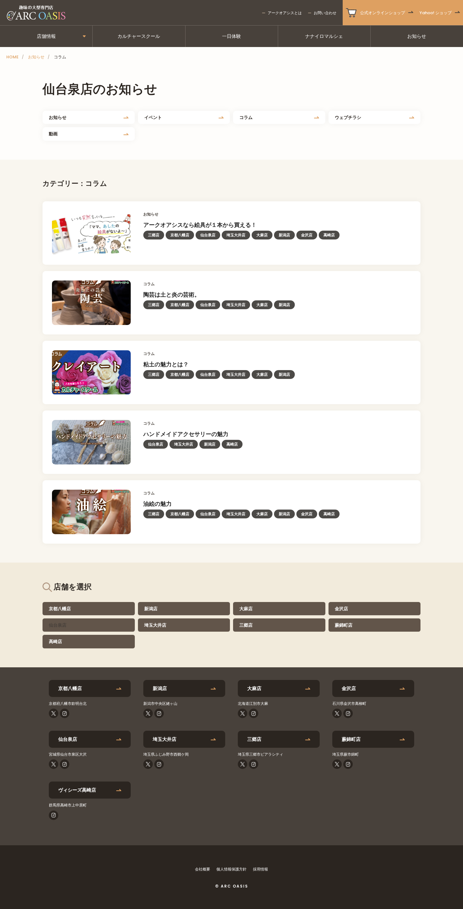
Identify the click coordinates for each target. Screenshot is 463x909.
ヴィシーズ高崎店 (77, 790)
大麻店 (246, 608)
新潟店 (150, 608)
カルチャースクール (138, 36)
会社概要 (202, 869)
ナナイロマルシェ (324, 36)
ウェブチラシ (348, 117)
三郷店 (246, 625)
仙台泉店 (67, 739)
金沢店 (341, 608)
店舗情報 (46, 36)
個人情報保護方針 (231, 869)
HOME (12, 57)
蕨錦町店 (343, 625)
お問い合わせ (325, 12)
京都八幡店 (60, 608)
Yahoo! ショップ (436, 13)
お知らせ (416, 36)
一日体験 (231, 36)
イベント (153, 117)
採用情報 (260, 869)
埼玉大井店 (155, 625)
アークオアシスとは (285, 12)
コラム (246, 117)
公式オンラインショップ (382, 13)
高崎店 (55, 641)
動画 (53, 134)
